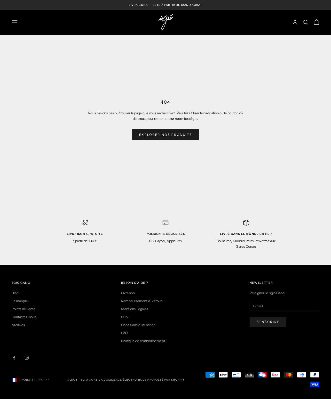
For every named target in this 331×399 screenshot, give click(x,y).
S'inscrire (268, 322)
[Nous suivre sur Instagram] (26, 357)
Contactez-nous (24, 317)
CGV (124, 317)
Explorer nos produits (165, 135)
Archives (18, 325)
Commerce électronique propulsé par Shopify (144, 379)
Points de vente (23, 309)
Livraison (128, 293)
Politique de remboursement (143, 341)
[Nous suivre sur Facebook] (14, 357)
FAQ (124, 333)
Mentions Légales (134, 309)
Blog (15, 293)
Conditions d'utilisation (138, 325)
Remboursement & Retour (141, 301)
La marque (20, 301)
